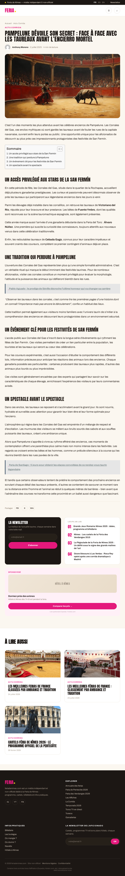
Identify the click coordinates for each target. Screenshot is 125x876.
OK (115, 841)
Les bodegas (11, 834)
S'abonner (33, 545)
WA (32, 508)
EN (103, 2)
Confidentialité (64, 863)
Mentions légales (49, 863)
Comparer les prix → (62, 606)
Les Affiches (71, 797)
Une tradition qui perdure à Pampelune (29, 157)
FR (95, 2)
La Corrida (70, 801)
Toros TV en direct (74, 809)
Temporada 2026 (73, 805)
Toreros (69, 813)
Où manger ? (11, 838)
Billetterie (9, 830)
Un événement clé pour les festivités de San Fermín (35, 161)
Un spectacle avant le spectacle (25, 165)
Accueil (8, 23)
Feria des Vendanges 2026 (78, 794)
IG (8, 802)
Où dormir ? (10, 842)
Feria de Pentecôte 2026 (77, 790)
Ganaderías (71, 817)
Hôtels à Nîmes (12, 850)
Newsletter (115, 2)
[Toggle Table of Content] (58, 149)
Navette (8, 846)
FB (17, 508)
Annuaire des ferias (74, 786)
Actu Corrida (19, 23)
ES (99, 2)
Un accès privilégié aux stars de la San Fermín (32, 153)
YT (15, 802)
